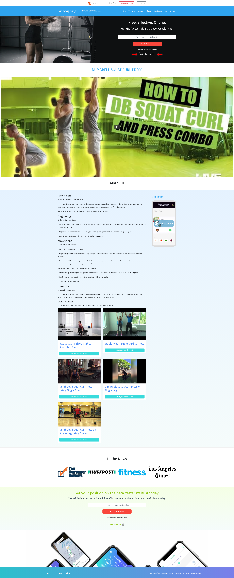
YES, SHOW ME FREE (126, 3)
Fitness (149, 11)
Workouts (131, 11)
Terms (59, 573)
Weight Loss (158, 11)
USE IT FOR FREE (147, 44)
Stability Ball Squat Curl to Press (124, 343)
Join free (173, 11)
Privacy (50, 573)
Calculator (140, 11)
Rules (67, 573)
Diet (124, 11)
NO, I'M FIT (141, 3)
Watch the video (145, 54)
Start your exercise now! (79, 354)
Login (166, 11)
